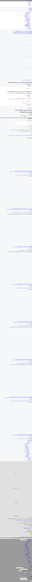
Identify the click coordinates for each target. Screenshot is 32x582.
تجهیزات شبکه (28, 12)
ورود (25, 573)
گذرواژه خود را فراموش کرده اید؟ (27, 574)
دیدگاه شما (30, 125)
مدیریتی (15, 135)
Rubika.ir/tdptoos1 (26, 520)
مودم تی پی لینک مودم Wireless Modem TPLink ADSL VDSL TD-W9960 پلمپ (22, 212)
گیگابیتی (17, 135)
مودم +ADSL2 (27, 17)
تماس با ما (29, 5)
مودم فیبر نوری (27, 18)
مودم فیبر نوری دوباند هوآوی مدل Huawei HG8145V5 (25, 325)
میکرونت (10, 135)
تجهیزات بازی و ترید (27, 28)
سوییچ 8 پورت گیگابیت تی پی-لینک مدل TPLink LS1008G (24, 438)
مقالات (29, 562)
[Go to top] (31, 538)
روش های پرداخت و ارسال (26, 527)
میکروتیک (27, 19)
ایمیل (31, 128)
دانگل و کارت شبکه (26, 21)
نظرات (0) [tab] (29, 108)
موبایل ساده (27, 24)
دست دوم (29, 459)
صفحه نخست (28, 1)
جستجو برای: (28, 15)
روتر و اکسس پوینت (26, 549)
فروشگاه (29, 2)
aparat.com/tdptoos (26, 521)
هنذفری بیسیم (27, 26)
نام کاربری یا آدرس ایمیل (27, 567)
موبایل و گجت (28, 23)
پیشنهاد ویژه (28, 541)
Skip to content (30, 0)
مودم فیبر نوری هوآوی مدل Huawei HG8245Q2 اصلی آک (24, 363)
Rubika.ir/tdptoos (17, 520)
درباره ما (29, 4)
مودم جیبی (26, 16)
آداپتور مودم (28, 457)
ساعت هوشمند (27, 456)
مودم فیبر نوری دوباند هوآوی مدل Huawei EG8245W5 (25, 250)
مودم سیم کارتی (27, 13)
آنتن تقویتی (27, 22)
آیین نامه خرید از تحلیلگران (27, 528)
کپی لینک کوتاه (28, 88)
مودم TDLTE (25, 15)
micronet (21, 135)
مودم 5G (26, 14)
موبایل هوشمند (27, 455)
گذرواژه (30, 569)
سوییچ (25, 135)
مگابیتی (12, 135)
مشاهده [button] (31, 172)
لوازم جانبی (28, 557)
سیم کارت (29, 27)
